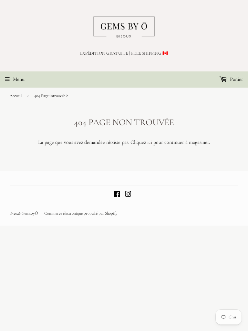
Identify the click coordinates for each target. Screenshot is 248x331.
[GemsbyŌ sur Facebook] (117, 195)
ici (149, 142)
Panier (236, 79)
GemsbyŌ (30, 213)
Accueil (16, 95)
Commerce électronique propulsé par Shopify (81, 213)
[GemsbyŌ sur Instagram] (128, 195)
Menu (19, 79)
